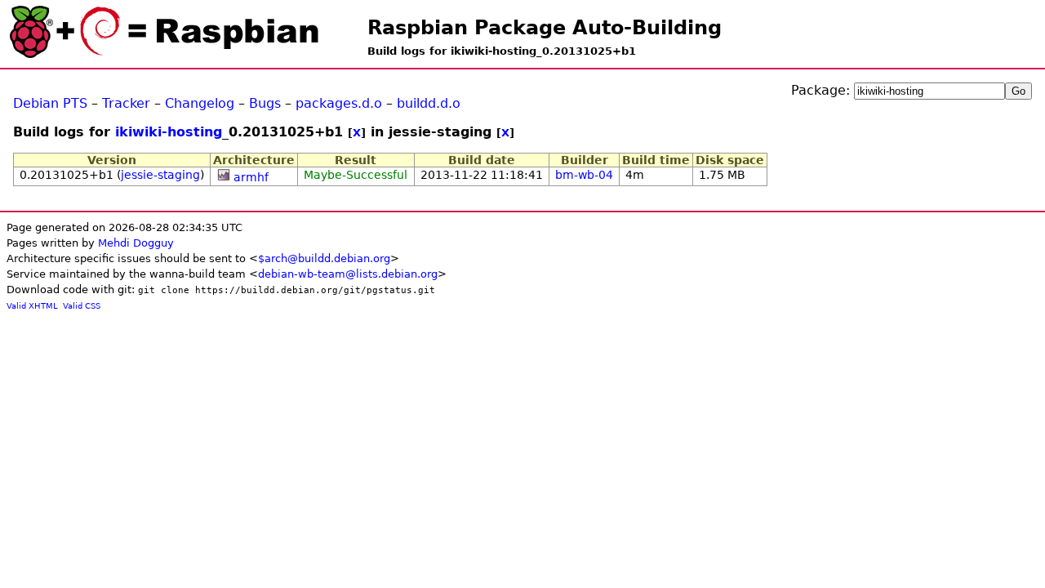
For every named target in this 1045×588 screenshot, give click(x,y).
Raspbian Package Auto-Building (544, 27)
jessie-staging (160, 174)
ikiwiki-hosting (168, 132)
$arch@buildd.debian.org (324, 258)
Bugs (265, 103)
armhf (251, 177)
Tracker (126, 103)
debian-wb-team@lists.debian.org (348, 274)
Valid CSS (81, 305)
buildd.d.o (428, 103)
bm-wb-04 (584, 174)
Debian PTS (50, 103)
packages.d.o (339, 103)
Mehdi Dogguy (136, 243)
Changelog (199, 103)
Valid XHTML (32, 305)
